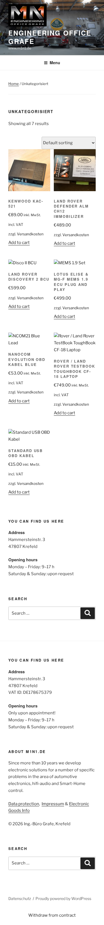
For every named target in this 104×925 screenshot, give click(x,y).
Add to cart (19, 242)
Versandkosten (30, 234)
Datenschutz (19, 898)
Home (13, 83)
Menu (55, 62)
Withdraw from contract (52, 915)
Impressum (53, 803)
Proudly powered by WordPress (63, 898)
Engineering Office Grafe (49, 37)
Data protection (23, 803)
